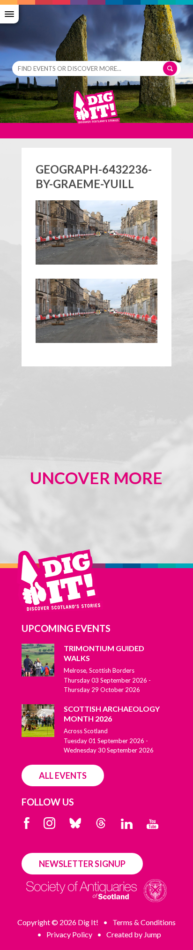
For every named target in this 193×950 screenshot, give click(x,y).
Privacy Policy (69, 934)
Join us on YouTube (152, 824)
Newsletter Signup (82, 864)
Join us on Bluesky (75, 823)
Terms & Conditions (144, 922)
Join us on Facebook (27, 823)
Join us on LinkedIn (127, 824)
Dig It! (96, 112)
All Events (63, 775)
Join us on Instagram (49, 823)
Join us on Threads (101, 823)
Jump (152, 934)
